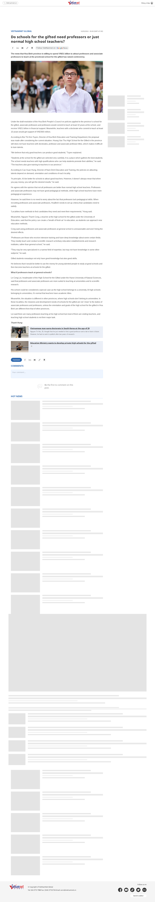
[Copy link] (27, 48)
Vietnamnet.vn (11, 3)
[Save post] (32, 48)
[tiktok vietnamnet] (132, 890)
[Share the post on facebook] (13, 48)
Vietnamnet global (21, 31)
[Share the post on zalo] (17, 48)
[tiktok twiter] (138, 890)
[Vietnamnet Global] (80, 5)
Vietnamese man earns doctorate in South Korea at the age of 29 (59, 328)
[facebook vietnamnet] (120, 890)
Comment (16, 360)
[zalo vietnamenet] (144, 890)
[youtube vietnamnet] (126, 890)
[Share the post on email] (22, 48)
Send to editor (138, 896)
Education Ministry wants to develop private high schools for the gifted (63, 343)
